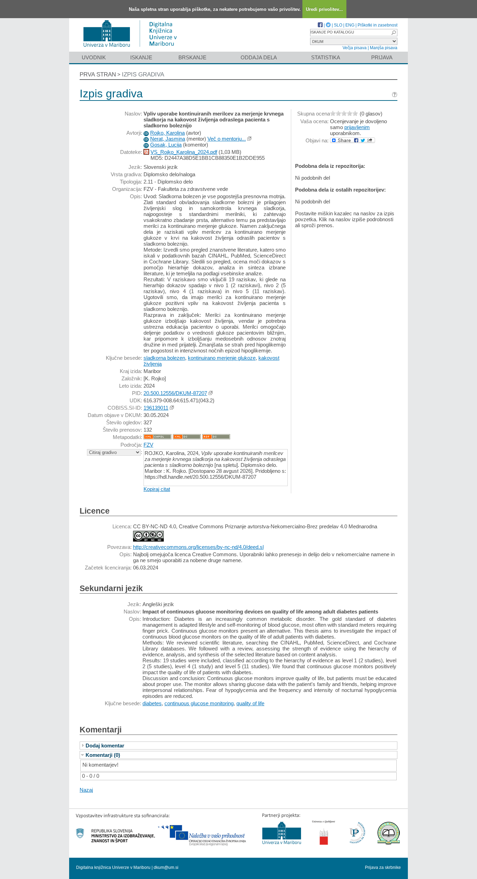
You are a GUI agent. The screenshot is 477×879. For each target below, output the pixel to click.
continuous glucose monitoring (199, 703)
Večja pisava (355, 47)
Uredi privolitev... (324, 9)
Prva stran (98, 74)
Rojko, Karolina (167, 133)
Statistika (325, 57)
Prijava (381, 57)
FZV (148, 445)
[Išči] (393, 32)
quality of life (250, 703)
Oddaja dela (259, 57)
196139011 (156, 408)
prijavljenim (357, 127)
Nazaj (86, 790)
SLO (338, 25)
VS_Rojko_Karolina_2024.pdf (184, 152)
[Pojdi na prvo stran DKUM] (133, 48)
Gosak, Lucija (166, 145)
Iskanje (141, 57)
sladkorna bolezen (164, 358)
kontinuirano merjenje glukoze (222, 358)
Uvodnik (94, 57)
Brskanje (192, 57)
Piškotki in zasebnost (377, 25)
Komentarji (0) (103, 755)
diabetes (152, 703)
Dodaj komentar (105, 745)
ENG (349, 25)
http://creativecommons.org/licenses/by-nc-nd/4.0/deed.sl (198, 547)
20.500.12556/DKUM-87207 (175, 393)
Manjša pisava (383, 47)
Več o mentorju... (226, 139)
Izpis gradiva (143, 74)
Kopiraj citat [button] (157, 489)
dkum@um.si (166, 867)
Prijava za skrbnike (383, 867)
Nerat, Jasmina (167, 139)
